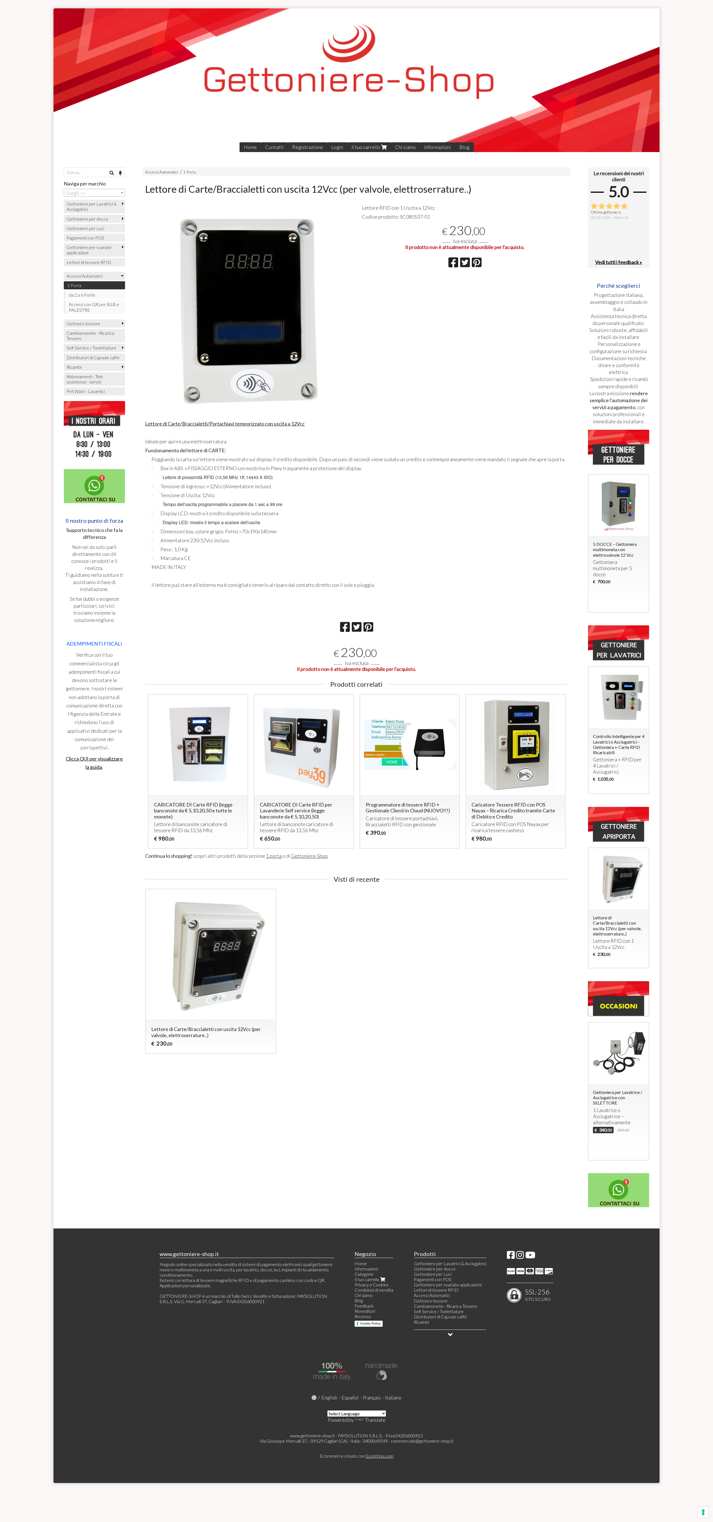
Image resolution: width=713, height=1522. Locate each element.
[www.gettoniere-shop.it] (356, 80)
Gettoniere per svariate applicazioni (89, 250)
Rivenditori (365, 1311)
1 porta (274, 856)
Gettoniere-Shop (309, 856)
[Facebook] (511, 1256)
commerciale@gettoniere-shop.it (422, 1440)
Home (250, 147)
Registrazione (307, 147)
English (329, 1397)
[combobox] (94, 193)
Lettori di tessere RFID (89, 262)
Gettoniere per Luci (85, 228)
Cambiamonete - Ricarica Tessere (90, 335)
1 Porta (189, 172)
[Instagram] (520, 1256)
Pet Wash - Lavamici (86, 391)
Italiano (393, 1397)
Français (372, 1397)
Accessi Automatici (161, 172)
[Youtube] (530, 1256)
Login (337, 147)
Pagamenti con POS (85, 237)
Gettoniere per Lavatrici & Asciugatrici (92, 206)
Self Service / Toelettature (91, 347)
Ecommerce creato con (356, 1456)
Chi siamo (405, 147)
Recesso (363, 1316)
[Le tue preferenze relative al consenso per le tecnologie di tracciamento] (703, 1512)
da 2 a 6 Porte (82, 294)
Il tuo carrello (366, 147)
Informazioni (437, 147)
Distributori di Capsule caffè (93, 357)
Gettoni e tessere (83, 323)
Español (350, 1397)
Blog (464, 147)
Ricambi (74, 367)
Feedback (364, 1305)
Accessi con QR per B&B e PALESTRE (94, 307)
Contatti (274, 147)
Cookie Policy (370, 1323)
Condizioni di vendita (374, 1290)
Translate (375, 1420)
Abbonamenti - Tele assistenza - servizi (85, 379)
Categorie (364, 1274)
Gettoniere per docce (87, 218)
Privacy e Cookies (372, 1284)
